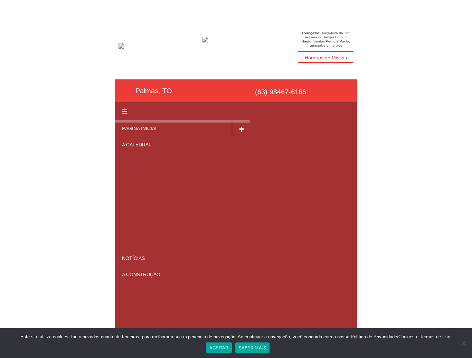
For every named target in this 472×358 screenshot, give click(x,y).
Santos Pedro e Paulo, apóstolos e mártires (330, 43)
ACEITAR (218, 347)
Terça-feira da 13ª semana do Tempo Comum (327, 35)
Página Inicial (140, 128)
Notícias (133, 258)
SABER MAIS (252, 347)
